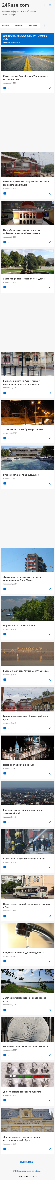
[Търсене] (44, 5)
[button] (50, 88)
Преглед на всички (11, 42)
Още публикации (27, 1162)
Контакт (19, 25)
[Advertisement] (27, 122)
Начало (5, 25)
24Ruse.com (15, 5)
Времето (33, 25)
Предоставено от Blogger (29, 1171)
